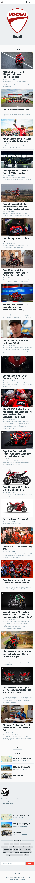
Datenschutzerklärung (11, 877)
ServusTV (28, 849)
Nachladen (17, 747)
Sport (22, 844)
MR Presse (25, 769)
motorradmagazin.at (26, 852)
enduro (28, 844)
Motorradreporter (26, 760)
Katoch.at (27, 877)
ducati (26, 855)
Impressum (21, 877)
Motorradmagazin (14, 879)
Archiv (6, 844)
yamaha (16, 849)
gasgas (25, 846)
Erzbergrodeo (8, 849)
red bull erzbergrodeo (15, 846)
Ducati (14, 79)
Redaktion (22, 879)
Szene (31, 846)
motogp (17, 844)
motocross (5, 846)
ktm (12, 844)
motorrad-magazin (14, 852)
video (5, 852)
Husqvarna (9, 855)
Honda (21, 855)
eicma (21, 849)
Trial (16, 855)
